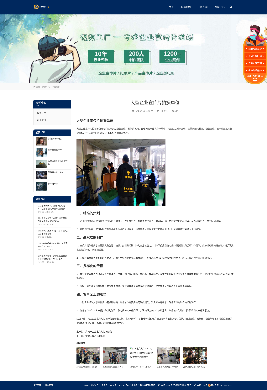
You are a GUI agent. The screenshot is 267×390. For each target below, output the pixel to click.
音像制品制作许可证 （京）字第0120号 (190, 385)
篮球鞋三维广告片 (56, 172)
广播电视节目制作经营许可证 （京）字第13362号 (151, 385)
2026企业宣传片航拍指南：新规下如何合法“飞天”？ (52, 245)
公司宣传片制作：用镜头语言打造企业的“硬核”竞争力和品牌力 (52, 257)
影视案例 (186, 7)
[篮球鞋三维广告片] (41, 175)
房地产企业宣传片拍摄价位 (98, 331)
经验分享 (41, 113)
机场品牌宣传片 (55, 150)
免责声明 (37, 385)
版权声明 (49, 385)
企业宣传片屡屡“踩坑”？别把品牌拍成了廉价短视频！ (53, 232)
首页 (171, 7)
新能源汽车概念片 (56, 138)
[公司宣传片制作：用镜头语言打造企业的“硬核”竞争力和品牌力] (141, 355)
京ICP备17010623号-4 (119, 385)
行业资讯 (56, 87)
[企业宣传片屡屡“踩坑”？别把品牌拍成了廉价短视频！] (115, 355)
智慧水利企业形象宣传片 (58, 162)
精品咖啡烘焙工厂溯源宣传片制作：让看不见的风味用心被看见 (51, 207)
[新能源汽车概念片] (41, 141)
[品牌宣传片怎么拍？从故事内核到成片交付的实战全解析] (195, 355)
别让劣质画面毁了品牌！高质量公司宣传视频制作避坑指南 (52, 219)
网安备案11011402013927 (222, 385)
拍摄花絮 (203, 7)
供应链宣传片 (54, 183)
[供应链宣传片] (41, 186)
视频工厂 (46, 7)
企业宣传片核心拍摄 (95, 336)
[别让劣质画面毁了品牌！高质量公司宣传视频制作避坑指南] (88, 355)
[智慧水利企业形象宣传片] (41, 164)
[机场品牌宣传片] (41, 152)
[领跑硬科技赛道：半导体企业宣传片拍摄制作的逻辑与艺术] (168, 355)
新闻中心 (220, 7)
